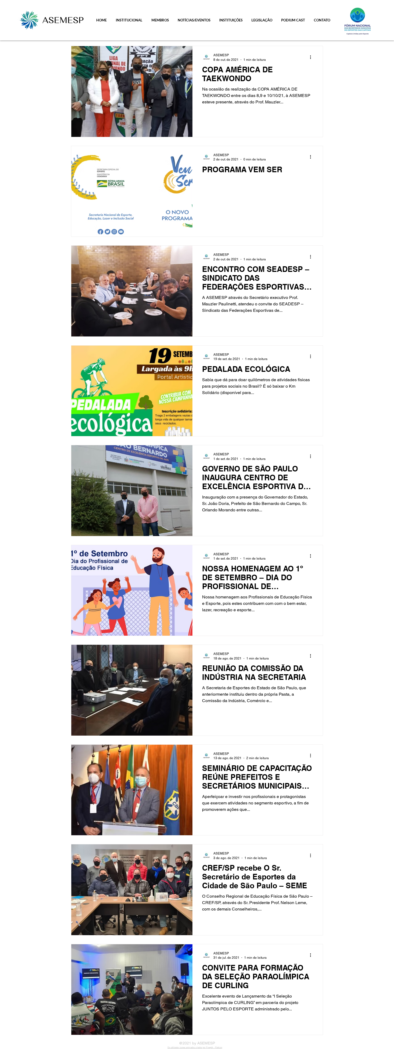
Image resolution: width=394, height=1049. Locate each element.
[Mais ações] (312, 57)
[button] (129, 20)
